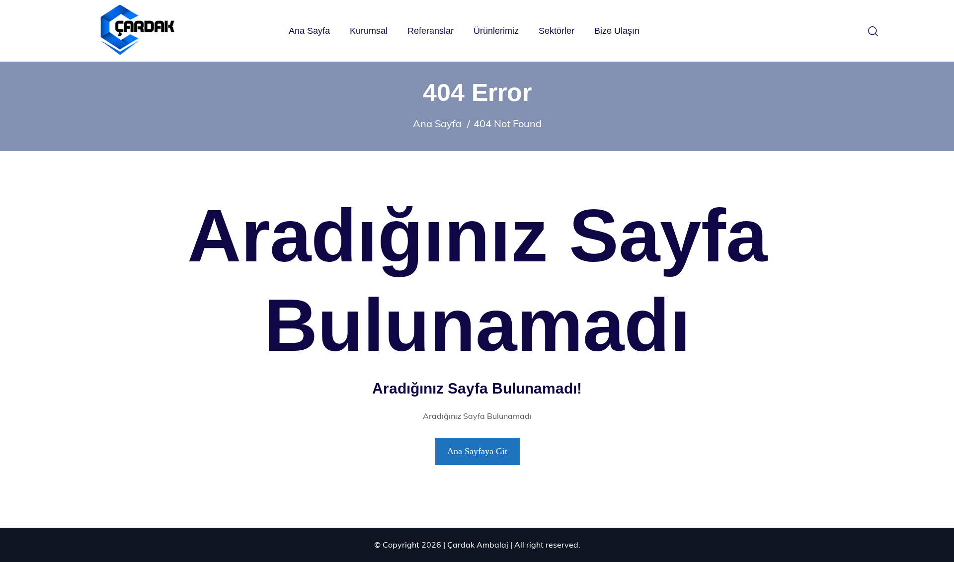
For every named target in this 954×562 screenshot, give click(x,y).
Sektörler (556, 31)
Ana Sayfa (309, 31)
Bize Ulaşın (616, 31)
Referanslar (430, 31)
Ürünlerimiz (496, 31)
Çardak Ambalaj (477, 545)
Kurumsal (369, 31)
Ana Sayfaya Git (477, 451)
